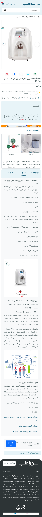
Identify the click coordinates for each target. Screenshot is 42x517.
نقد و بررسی (23, 173)
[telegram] (15, 514)
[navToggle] (38, 4)
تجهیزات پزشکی (26, 17)
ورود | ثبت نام (12, 4)
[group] (31, 151)
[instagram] (27, 514)
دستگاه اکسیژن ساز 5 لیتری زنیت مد (24, 431)
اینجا (22, 119)
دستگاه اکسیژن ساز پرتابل (28, 426)
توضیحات (35, 172)
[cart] (3, 4)
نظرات (11, 172)
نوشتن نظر (10, 443)
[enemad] (24, 507)
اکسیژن (18, 17)
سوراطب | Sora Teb (35, 17)
